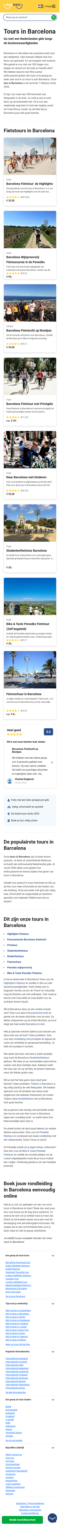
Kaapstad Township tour (17, 1272)
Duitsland (10, 1413)
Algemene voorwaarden (30, 1510)
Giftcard (9, 1494)
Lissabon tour (12, 1279)
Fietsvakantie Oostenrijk (17, 1371)
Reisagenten (11, 1480)
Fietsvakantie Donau (15, 1388)
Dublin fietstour (13, 1269)
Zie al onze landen (14, 1440)
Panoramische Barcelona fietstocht (26, 939)
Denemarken (12, 1410)
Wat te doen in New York (17, 1330)
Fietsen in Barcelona (42, 1083)
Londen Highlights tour (16, 1282)
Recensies (10, 1490)
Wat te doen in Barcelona (17, 1314)
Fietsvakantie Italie (14, 1365)
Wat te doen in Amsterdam (18, 1310)
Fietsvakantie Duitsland (17, 1358)
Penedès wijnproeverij (19, 967)
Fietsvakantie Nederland (17, 1368)
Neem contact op (14, 1454)
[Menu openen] (54, 6)
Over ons (10, 1458)
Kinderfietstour (15, 956)
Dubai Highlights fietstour (18, 1265)
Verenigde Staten (14, 1432)
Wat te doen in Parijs (15, 1333)
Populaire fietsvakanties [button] (18, 1351)
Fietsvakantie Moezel (16, 1381)
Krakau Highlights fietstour (18, 1275)
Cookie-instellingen (30, 1513)
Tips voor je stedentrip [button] (17, 1303)
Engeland (10, 1416)
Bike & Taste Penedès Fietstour (24, 973)
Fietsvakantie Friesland (17, 1375)
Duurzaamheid (13, 1464)
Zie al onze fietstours (15, 1296)
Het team (10, 1461)
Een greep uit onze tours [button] (17, 1255)
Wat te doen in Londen (16, 1327)
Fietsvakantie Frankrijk (16, 1362)
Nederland (10, 1426)
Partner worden (13, 1467)
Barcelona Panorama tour (18, 1262)
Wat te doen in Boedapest (18, 1320)
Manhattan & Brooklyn (16, 1288)
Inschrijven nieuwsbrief (16, 1471)
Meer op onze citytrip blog (18, 1344)
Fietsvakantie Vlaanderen (18, 1384)
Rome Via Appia (13, 1292)
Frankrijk (10, 1419)
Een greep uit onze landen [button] (18, 1399)
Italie (8, 1423)
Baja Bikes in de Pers (30, 1506)
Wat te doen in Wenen (16, 1340)
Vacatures (10, 1474)
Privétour (12, 945)
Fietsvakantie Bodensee (17, 1378)
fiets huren (30, 1113)
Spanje (9, 1429)
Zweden (9, 1436)
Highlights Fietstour (18, 933)
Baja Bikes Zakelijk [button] (15, 1447)
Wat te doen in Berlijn (15, 1317)
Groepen (10, 1477)
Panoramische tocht (37, 1012)
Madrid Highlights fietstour (18, 1285)
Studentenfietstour (17, 950)
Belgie (8, 1406)
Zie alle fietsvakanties (16, 1392)
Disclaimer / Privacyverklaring (30, 1503)
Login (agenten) (13, 1484)
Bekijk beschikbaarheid (22, 1519)
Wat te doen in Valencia (17, 1336)
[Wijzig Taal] (39, 6)
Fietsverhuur (14, 961)
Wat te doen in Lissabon (17, 1323)
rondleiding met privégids (27, 1039)
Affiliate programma (15, 1487)
